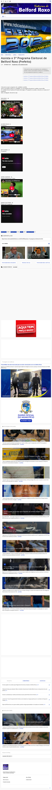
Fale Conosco (5, 779)
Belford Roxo (8, 54)
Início (2, 54)
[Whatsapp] (7, 1)
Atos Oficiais (28, 777)
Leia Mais (22, 444)
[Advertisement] (11, 75)
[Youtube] (5, 1)
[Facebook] (3, 1)
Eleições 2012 (21, 54)
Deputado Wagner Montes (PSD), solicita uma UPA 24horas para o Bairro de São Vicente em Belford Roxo (38, 256)
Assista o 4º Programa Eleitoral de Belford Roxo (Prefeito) (36, 76)
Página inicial (26, 262)
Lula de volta (6, 257)
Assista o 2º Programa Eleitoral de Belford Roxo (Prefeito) (36, 80)
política (14, 54)
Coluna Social (28, 779)
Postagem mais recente (9, 262)
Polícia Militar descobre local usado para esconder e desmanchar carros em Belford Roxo (21, 364)
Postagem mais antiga (43, 262)
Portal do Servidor (6, 782)
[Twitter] (1, 1)
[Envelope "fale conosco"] (10, 1)
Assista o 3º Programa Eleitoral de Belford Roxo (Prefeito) (36, 78)
